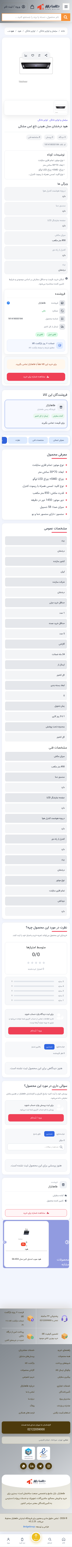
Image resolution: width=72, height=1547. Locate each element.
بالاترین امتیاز (36, 1046)
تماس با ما (30, 1392)
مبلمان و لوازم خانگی (48, 31)
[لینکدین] (31, 1466)
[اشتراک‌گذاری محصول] (46, 55)
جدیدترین (49, 1046)
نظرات (17, 440)
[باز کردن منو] (66, 6)
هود (19, 31)
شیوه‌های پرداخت (63, 1363)
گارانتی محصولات (27, 1370)
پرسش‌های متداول (26, 1356)
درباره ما (31, 1399)
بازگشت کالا (29, 1363)
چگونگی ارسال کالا (63, 1370)
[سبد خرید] (32, 6)
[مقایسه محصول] (39, 55)
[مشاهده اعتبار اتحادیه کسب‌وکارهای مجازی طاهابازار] (28, 1453)
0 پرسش (49, 137)
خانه (63, 31)
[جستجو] (65, 17)
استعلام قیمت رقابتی (61, 1412)
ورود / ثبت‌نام (36, 1030)
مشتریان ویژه (64, 1399)
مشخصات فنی (38, 440)
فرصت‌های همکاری (26, 1412)
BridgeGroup (29, 1526)
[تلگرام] (40, 1466)
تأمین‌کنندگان (64, 1392)
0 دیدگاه (62, 137)
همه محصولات (64, 1356)
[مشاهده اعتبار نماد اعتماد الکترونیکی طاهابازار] (43, 1453)
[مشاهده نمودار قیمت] (26, 55)
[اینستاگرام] (48, 1466)
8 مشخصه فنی (34, 137)
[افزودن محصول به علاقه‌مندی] (32, 55)
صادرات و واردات (63, 1405)
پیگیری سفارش (64, 1377)
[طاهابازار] (48, 7)
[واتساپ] (23, 1466)
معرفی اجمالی (58, 440)
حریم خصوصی (28, 1377)
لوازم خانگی (30, 31)
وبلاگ (32, 1405)
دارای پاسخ (37, 1134)
